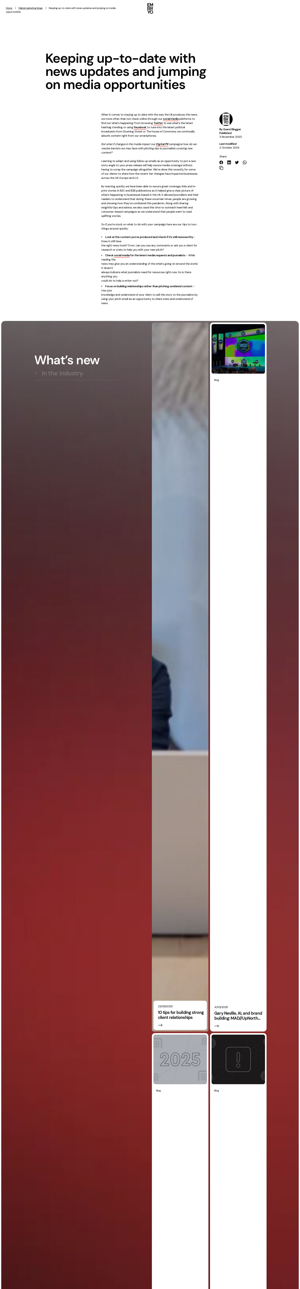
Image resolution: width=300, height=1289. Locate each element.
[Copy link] (221, 168)
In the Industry (62, 373)
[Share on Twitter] (237, 162)
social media (170, 119)
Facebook (140, 127)
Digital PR (162, 144)
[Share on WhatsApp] (245, 162)
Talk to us (271, 8)
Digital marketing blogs (31, 8)
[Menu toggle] (293, 8)
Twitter (158, 123)
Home (9, 8)
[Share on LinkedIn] (229, 162)
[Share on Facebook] (221, 162)
